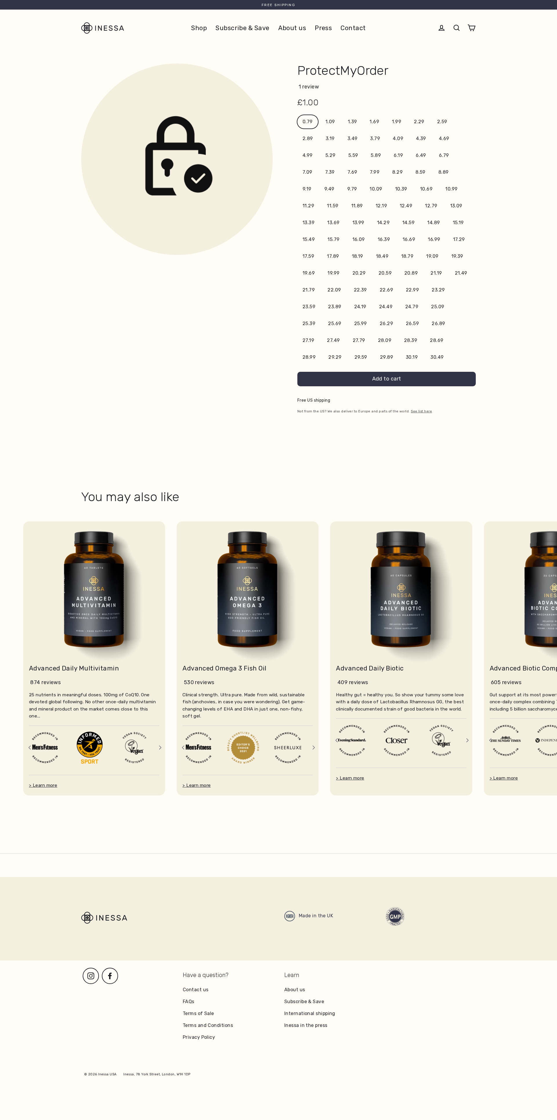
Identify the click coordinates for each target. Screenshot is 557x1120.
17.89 (333, 256)
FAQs (188, 1001)
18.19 (357, 256)
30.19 (412, 357)
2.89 (308, 138)
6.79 (444, 155)
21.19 (436, 273)
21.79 (309, 290)
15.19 (458, 222)
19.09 (432, 256)
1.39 (352, 121)
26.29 (386, 323)
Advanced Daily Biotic (370, 668)
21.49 (461, 273)
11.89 (357, 206)
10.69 (426, 189)
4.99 (308, 155)
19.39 (457, 256)
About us (292, 28)
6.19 (398, 155)
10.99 (451, 189)
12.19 (381, 206)
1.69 (374, 121)
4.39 (421, 138)
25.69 (334, 323)
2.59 (442, 121)
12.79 (431, 206)
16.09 (358, 239)
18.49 (382, 256)
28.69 (436, 340)
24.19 (360, 306)
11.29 (308, 206)
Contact (353, 28)
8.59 (420, 172)
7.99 (374, 172)
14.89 (433, 222)
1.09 (330, 121)
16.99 (434, 239)
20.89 (411, 273)
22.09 (334, 290)
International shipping (309, 1013)
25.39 (309, 323)
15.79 (333, 239)
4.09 (398, 138)
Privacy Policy (199, 1037)
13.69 (333, 222)
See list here (421, 411)
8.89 (443, 172)
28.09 (384, 340)
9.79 (352, 189)
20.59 (385, 273)
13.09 (456, 206)
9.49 (329, 189)
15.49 (309, 239)
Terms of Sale (198, 1013)
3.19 (330, 138)
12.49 (406, 206)
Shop (199, 28)
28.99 (309, 357)
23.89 (334, 306)
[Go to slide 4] (97, 759)
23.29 (438, 290)
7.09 (307, 172)
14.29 (383, 222)
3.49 (353, 138)
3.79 (375, 138)
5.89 (376, 155)
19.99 (333, 273)
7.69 (352, 172)
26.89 (438, 323)
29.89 (386, 357)
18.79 (407, 256)
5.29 (330, 155)
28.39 (410, 340)
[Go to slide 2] (88, 759)
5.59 (353, 155)
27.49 (333, 340)
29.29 (334, 357)
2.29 (419, 121)
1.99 (396, 121)
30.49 (437, 357)
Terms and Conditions (208, 1025)
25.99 (360, 323)
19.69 (309, 273)
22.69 (386, 290)
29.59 (361, 357)
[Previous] (30, 747)
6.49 (421, 155)
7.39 (330, 172)
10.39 (401, 189)
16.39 (384, 239)
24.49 (386, 306)
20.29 (359, 273)
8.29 (397, 172)
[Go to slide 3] (92, 759)
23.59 (309, 306)
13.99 (358, 222)
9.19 (307, 189)
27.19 (308, 340)
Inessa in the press (306, 1025)
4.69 (444, 138)
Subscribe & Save (242, 28)
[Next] (160, 747)
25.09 (437, 306)
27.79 (359, 340)
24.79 (411, 306)
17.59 (308, 256)
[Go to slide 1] (83, 759)
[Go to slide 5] (102, 759)
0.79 (308, 121)
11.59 (332, 206)
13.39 (308, 222)
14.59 (408, 222)
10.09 (376, 189)
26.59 (412, 323)
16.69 (409, 239)
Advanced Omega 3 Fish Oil (224, 668)
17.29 (459, 239)
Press (323, 28)
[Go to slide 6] (106, 759)
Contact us (196, 989)
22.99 (412, 290)
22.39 (360, 290)
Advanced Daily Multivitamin (74, 668)
